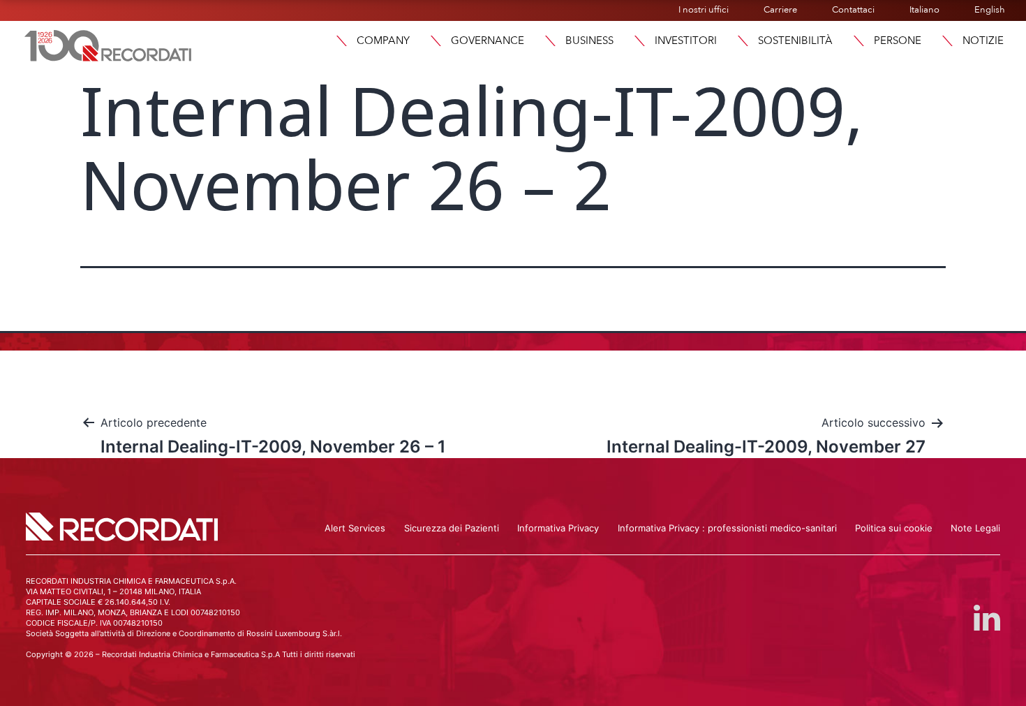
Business (589, 40)
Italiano (924, 9)
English (989, 9)
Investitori (686, 40)
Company (383, 40)
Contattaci (853, 9)
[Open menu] (947, 41)
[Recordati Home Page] (108, 44)
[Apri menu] (341, 41)
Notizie (983, 40)
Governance (487, 40)
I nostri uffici (703, 9)
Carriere (780, 9)
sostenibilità (795, 40)
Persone (897, 40)
